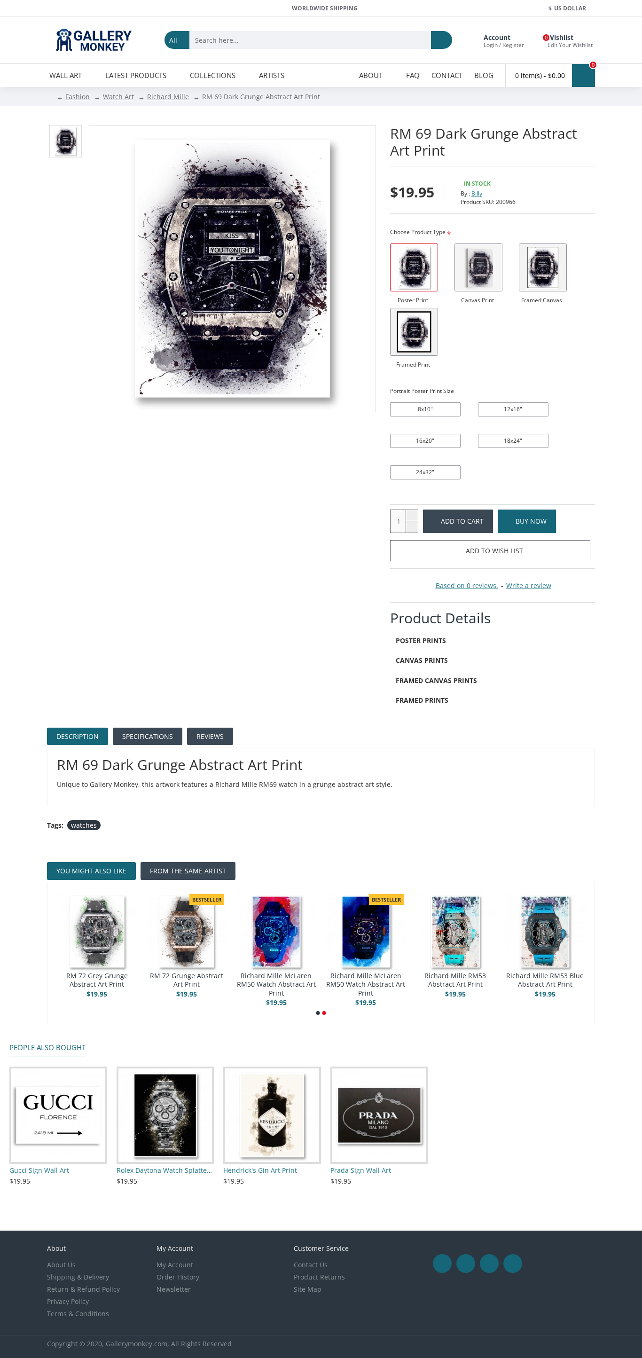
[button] (318, 1013)
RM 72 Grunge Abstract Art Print (186, 980)
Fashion (77, 96)
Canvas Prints (422, 660)
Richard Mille (168, 96)
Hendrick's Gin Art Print (260, 1170)
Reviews (210, 736)
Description (77, 736)
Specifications (147, 736)
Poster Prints (421, 640)
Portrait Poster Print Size (422, 391)
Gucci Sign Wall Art (39, 1170)
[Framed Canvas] (543, 267)
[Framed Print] (414, 332)
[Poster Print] (414, 267)
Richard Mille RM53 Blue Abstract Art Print (545, 980)
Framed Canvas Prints (436, 680)
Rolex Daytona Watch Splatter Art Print (165, 1170)
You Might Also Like (91, 870)
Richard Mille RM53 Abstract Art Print (455, 980)
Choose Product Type (418, 232)
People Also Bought (47, 1047)
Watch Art (118, 96)
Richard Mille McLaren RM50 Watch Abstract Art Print (276, 984)
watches (84, 825)
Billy (476, 193)
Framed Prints (422, 700)
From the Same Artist (188, 870)
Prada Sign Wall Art (360, 1170)
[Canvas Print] (478, 267)
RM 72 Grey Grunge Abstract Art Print (97, 980)
